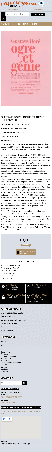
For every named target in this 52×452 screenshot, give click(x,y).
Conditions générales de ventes (14, 320)
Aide (2, 327)
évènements (38, 15)
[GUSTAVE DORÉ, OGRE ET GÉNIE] (26, 106)
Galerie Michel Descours (13, 451)
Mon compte (13, 10)
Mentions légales (8, 316)
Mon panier (39, 10)
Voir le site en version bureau (15, 447)
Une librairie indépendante (12, 313)
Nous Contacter (8, 402)
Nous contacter (7, 330)
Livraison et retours (9, 323)
